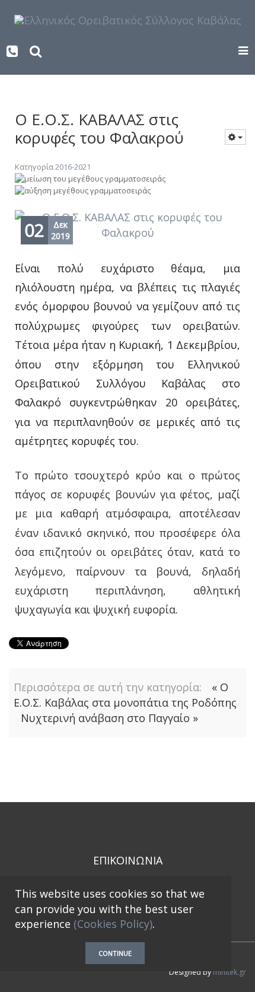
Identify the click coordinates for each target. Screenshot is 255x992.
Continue (115, 953)
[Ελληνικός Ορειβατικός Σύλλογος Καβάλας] (127, 20)
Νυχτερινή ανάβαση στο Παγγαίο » (109, 718)
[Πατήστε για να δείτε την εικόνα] (127, 225)
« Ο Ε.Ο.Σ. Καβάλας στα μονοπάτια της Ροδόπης (125, 695)
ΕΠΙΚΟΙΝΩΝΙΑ (127, 860)
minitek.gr (229, 972)
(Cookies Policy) (113, 924)
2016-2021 (73, 166)
